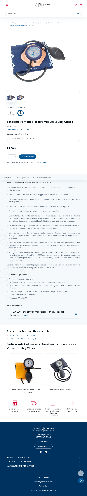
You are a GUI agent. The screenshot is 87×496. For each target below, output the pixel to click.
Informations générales (18, 457)
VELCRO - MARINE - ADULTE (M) (22, 335)
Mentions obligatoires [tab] (42, 178)
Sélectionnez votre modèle (17, 134)
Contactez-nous (42, 446)
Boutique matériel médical (19, 462)
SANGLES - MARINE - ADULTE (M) (22, 338)
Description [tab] (6, 178)
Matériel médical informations (21, 466)
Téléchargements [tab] (22, 178)
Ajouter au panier (28, 156)
